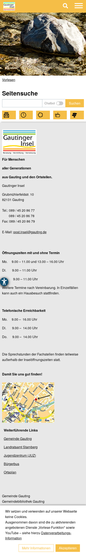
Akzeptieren (68, 548)
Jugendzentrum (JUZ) (20, 455)
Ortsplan (10, 472)
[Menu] (78, 6)
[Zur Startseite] (31, 6)
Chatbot (49, 103)
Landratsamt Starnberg (21, 447)
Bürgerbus (11, 463)
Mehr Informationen (36, 548)
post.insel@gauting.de (30, 232)
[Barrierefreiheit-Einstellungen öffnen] (4, 282)
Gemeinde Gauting (18, 438)
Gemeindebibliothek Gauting (23, 501)
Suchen (74, 103)
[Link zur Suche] (65, 6)
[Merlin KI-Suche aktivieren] (59, 103)
